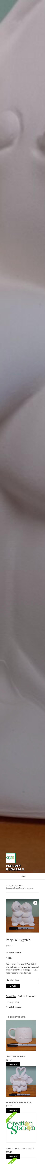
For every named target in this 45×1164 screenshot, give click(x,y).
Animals (15, 888)
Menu (23, 876)
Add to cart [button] (13, 1065)
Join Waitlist (12, 986)
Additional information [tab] (27, 996)
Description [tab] (11, 996)
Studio (14, 885)
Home (8, 885)
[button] (35, 903)
